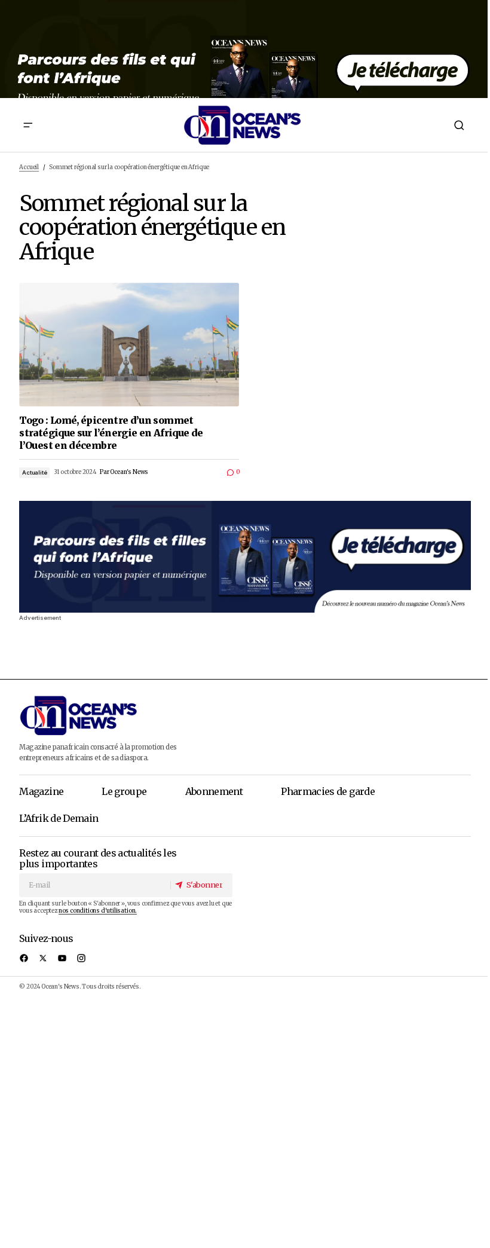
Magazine (41, 791)
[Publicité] (245, 49)
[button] (28, 125)
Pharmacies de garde (328, 791)
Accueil (29, 167)
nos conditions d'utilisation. (98, 910)
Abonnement (214, 791)
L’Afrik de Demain (58, 818)
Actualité (34, 472)
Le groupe (124, 791)
